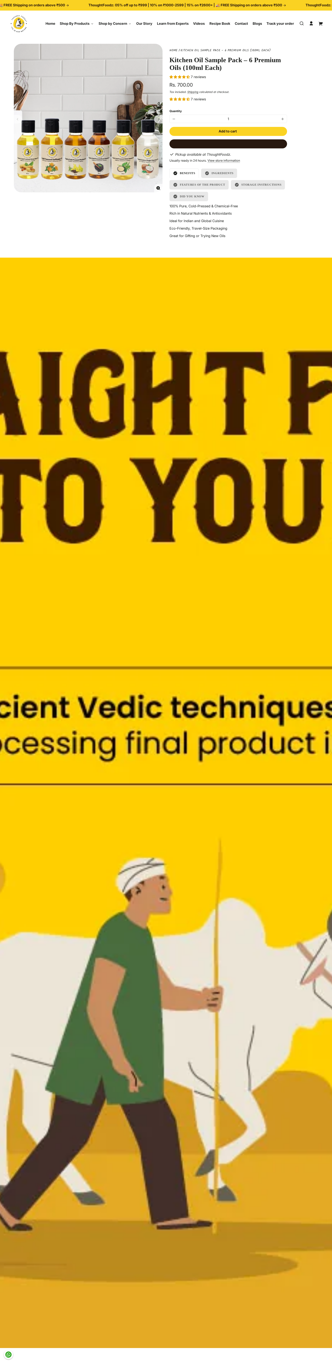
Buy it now (228, 144)
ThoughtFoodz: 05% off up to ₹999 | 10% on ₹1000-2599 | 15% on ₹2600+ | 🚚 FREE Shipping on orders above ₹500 (133, 5)
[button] (301, 23)
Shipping (192, 91)
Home (173, 51)
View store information (224, 160)
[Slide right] (158, 119)
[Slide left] (18, 119)
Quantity (175, 111)
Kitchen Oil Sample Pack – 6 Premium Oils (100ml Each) (226, 51)
